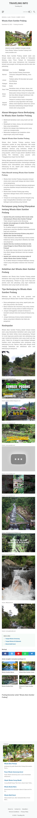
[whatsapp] (25, 653)
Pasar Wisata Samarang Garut (13, 772)
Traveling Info (18, 3)
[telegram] (31, 653)
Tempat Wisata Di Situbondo (13, 641)
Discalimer (25, 809)
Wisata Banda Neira (10, 787)
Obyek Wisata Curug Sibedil (12, 780)
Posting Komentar (18, 24)
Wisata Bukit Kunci (10, 644)
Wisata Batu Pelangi (10, 763)
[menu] (4, 12)
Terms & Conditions (14, 811)
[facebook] (5, 653)
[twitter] (12, 653)
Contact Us (17, 809)
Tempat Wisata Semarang (12, 638)
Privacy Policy (24, 811)
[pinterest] (18, 653)
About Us (10, 809)
